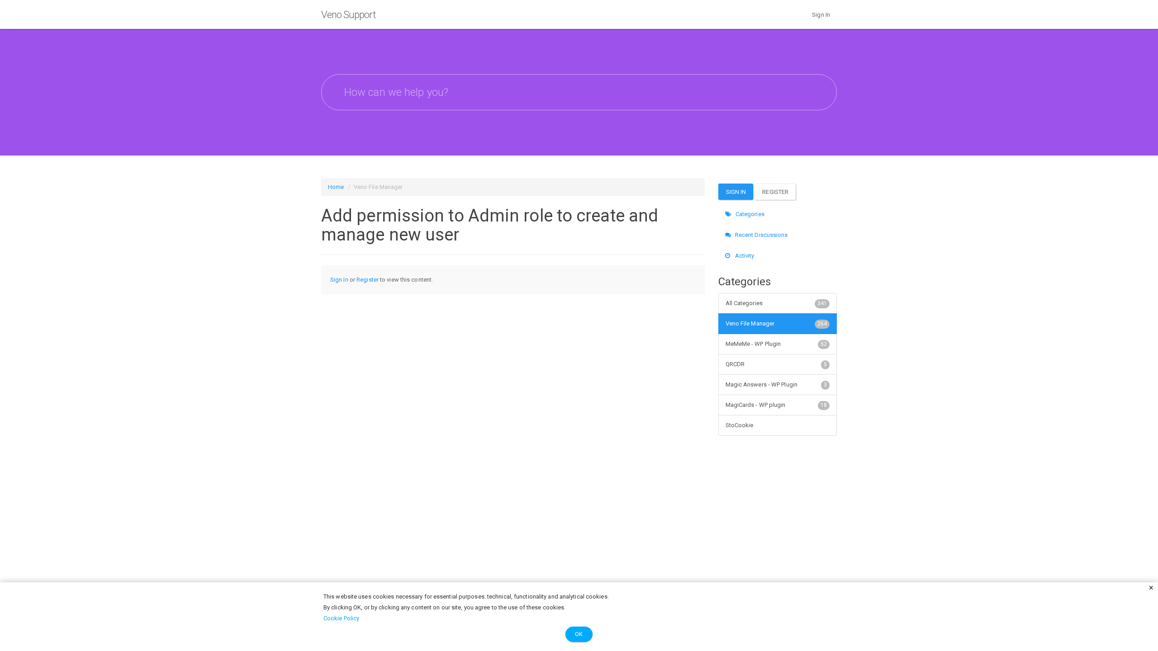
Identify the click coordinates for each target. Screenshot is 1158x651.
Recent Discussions (761, 234)
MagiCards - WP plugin (776, 404)
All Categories (776, 303)
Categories (749, 214)
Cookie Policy (341, 618)
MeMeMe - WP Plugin (776, 343)
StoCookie (740, 425)
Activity (744, 255)
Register (367, 279)
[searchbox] (579, 92)
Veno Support (348, 14)
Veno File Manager (776, 323)
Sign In (821, 14)
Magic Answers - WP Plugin (776, 384)
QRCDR (776, 364)
